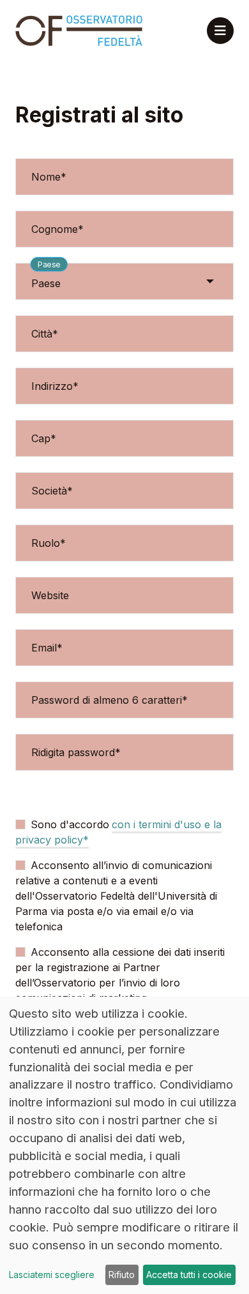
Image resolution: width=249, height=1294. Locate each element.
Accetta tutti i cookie (189, 1274)
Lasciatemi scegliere (51, 1274)
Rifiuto (122, 1274)
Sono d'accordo (70, 824)
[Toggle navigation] (220, 30)
